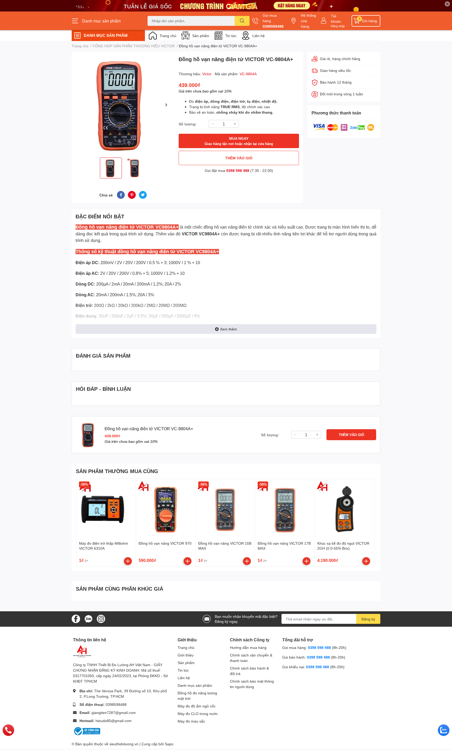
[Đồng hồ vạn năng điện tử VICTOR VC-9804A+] (123, 104)
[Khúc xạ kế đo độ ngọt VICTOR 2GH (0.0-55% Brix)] (344, 508)
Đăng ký (368, 619)
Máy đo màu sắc (191, 721)
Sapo (169, 744)
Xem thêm (228, 329)
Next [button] (166, 105)
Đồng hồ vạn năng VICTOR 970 (165, 543)
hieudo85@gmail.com (113, 720)
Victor (207, 74)
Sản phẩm (200, 35)
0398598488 (273, 26)
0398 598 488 (237, 170)
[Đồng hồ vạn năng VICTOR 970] (165, 508)
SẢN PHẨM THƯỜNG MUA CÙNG (117, 471)
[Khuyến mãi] (226, 5)
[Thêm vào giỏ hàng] (128, 561)
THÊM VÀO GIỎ (238, 158)
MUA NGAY (239, 141)
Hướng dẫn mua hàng (248, 647)
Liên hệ (258, 35)
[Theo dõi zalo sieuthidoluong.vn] (88, 618)
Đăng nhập (338, 26)
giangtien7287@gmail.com (114, 712)
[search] (242, 21)
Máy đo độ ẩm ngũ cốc (197, 706)
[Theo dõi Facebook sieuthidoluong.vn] (76, 618)
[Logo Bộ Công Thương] (86, 731)
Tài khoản (336, 19)
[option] (123, 104)
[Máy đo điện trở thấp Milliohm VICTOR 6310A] (106, 508)
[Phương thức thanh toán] (344, 127)
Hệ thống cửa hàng (308, 20)
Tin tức (230, 35)
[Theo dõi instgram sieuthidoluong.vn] (101, 618)
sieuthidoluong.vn (123, 744)
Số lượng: (188, 124)
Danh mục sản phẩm (195, 685)
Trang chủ (168, 35)
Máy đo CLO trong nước (198, 713)
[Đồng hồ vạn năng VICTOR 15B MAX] (225, 508)
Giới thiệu (186, 655)
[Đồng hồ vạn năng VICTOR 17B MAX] (284, 508)
